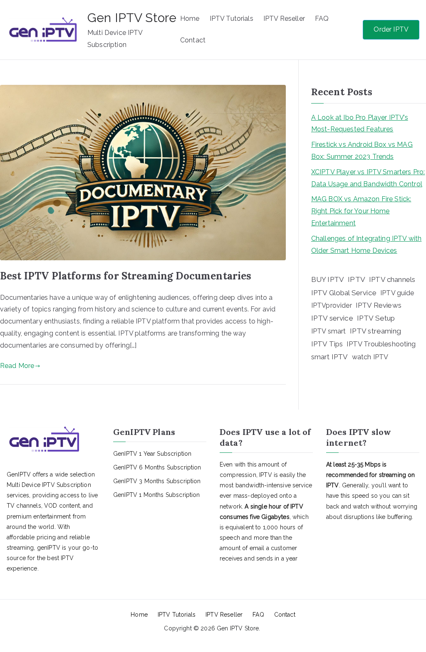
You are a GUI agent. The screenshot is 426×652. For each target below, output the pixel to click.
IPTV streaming (375, 331)
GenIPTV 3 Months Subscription (157, 481)
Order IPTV (391, 29)
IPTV (356, 279)
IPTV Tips (327, 344)
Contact (193, 40)
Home (190, 18)
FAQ (322, 18)
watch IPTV (370, 357)
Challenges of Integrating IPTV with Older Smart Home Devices (366, 244)
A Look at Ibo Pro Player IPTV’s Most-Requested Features (359, 123)
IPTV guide (397, 293)
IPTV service (332, 318)
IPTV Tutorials (231, 18)
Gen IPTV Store (131, 17)
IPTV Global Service (343, 293)
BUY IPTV (327, 279)
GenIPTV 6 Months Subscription (157, 467)
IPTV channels (392, 279)
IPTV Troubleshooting (381, 344)
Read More (17, 366)
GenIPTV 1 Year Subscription (152, 453)
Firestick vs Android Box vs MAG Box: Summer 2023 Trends (362, 151)
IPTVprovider (331, 305)
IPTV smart (328, 331)
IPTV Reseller (284, 18)
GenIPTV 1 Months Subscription (156, 494)
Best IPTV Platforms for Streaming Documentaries (126, 275)
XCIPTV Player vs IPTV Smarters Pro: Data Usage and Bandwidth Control (368, 178)
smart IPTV (329, 357)
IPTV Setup (376, 318)
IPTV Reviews (378, 305)
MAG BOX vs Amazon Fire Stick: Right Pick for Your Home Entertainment (361, 211)
